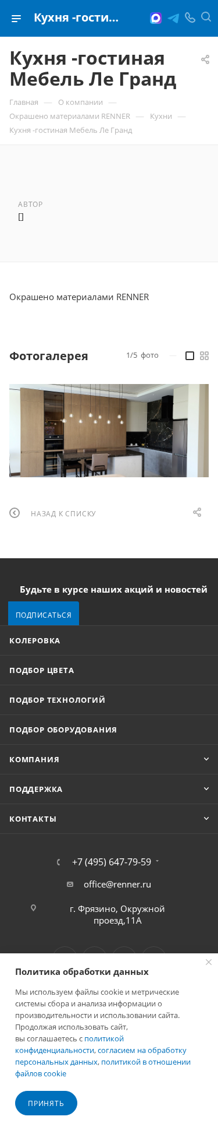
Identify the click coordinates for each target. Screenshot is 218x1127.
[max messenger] (156, 18)
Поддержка (36, 789)
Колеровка (34, 640)
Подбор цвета (41, 670)
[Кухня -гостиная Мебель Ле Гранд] (109, 430)
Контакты (32, 818)
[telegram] (173, 18)
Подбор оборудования (63, 729)
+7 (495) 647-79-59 (111, 862)
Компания (34, 759)
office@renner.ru (117, 884)
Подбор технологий (57, 700)
